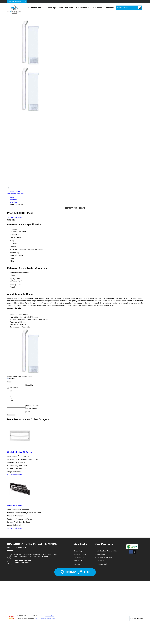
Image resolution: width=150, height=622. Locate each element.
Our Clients (97, 8)
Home (12, 197)
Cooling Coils (102, 564)
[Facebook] (131, 553)
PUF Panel (101, 554)
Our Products (35, 8)
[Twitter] (134, 553)
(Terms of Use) (49, 616)
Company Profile (66, 8)
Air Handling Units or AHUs (107, 551)
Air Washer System (104, 557)
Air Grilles (13, 202)
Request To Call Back (15, 194)
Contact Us (109, 8)
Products (13, 199)
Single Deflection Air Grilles (19, 452)
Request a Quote (14, 2)
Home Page (51, 8)
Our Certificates (82, 8)
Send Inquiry (15, 191)
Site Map (77, 564)
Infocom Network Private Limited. (45, 618)
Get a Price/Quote (14, 217)
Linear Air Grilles (14, 505)
